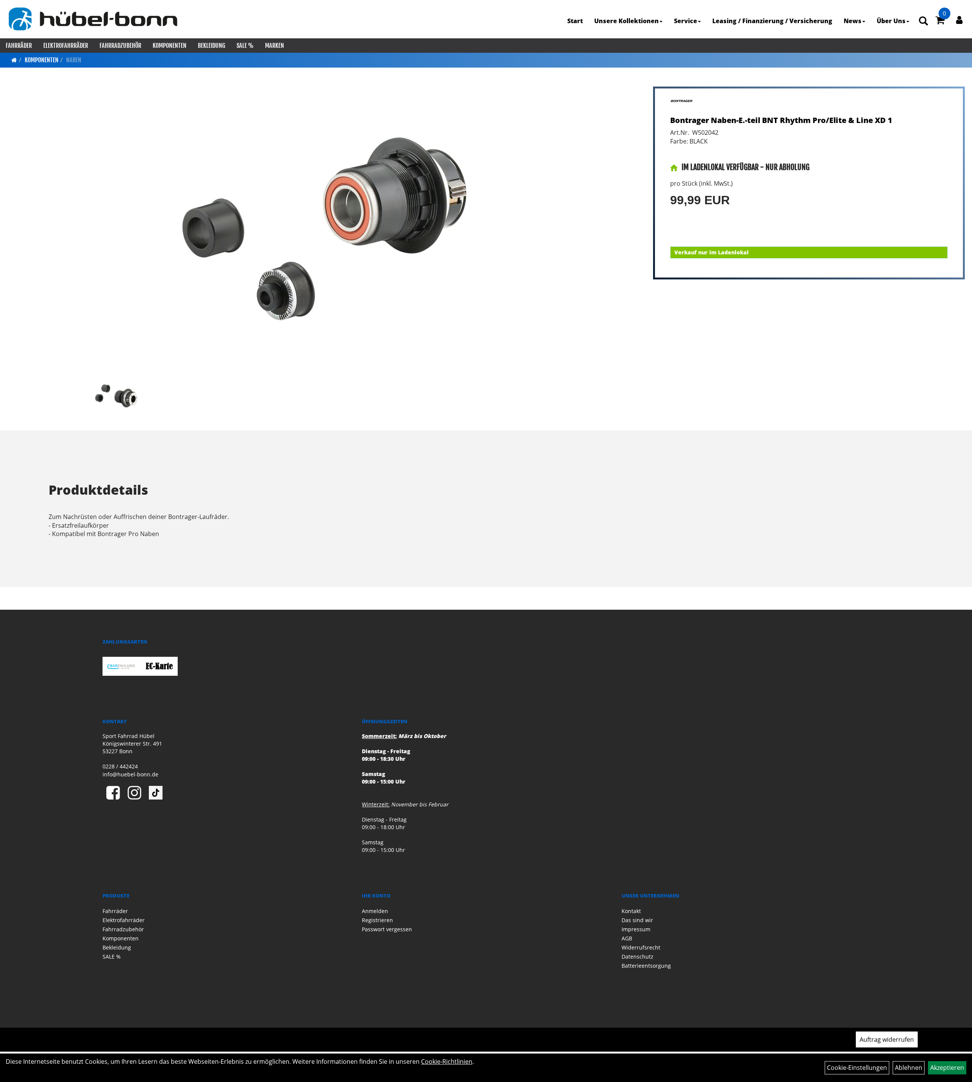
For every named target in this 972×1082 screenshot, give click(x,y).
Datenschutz (637, 956)
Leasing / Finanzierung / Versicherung (772, 21)
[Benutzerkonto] (959, 19)
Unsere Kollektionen (626, 21)
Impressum (636, 929)
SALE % (245, 45)
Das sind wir (637, 920)
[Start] (14, 60)
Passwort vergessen (387, 929)
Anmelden (375, 911)
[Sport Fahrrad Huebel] (93, 19)
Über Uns (891, 21)
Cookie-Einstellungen (857, 1067)
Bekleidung (211, 45)
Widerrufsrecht (641, 947)
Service (685, 21)
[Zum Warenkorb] (940, 21)
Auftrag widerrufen (887, 1039)
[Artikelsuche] (923, 21)
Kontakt (631, 911)
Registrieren (377, 920)
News (853, 21)
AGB (627, 938)
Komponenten (169, 45)
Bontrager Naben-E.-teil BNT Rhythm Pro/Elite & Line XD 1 (781, 120)
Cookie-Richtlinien (446, 1061)
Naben (73, 60)
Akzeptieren (947, 1067)
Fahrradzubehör (120, 45)
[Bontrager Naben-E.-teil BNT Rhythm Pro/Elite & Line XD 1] (324, 229)
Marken (274, 45)
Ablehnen (908, 1067)
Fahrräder (19, 45)
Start (575, 21)
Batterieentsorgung (646, 965)
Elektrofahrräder (65, 45)
